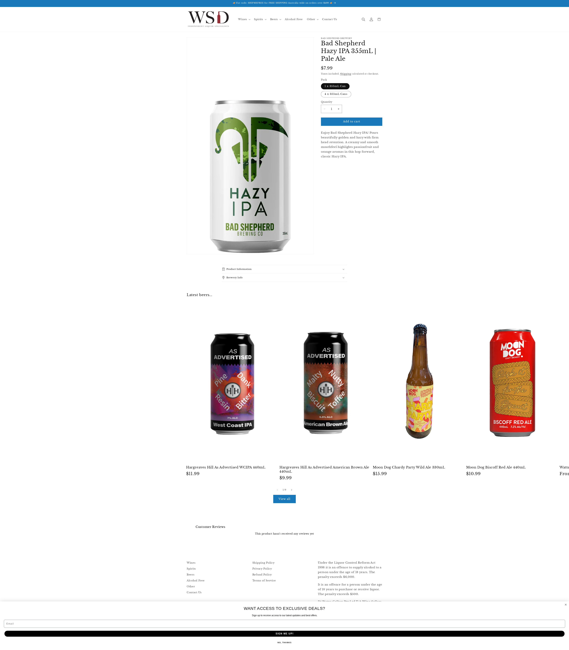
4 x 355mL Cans (336, 94)
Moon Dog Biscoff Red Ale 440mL (496, 467)
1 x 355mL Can (335, 86)
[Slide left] (277, 490)
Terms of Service (264, 580)
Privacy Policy (262, 568)
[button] (244, 19)
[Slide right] (291, 490)
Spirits (191, 568)
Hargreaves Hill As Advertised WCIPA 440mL (226, 467)
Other (191, 586)
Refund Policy (262, 574)
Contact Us (194, 592)
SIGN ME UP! (285, 633)
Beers (191, 574)
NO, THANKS (285, 643)
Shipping (345, 73)
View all (285, 499)
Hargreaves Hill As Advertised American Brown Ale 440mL (324, 469)
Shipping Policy (263, 562)
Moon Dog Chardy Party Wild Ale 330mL (409, 467)
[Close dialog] (566, 604)
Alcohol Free (196, 580)
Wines (191, 562)
